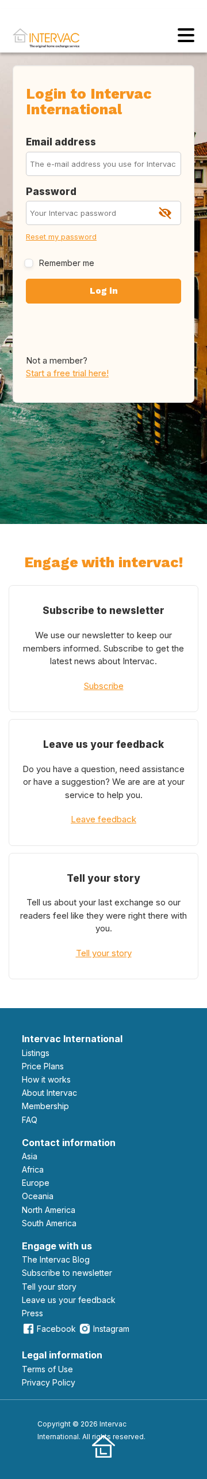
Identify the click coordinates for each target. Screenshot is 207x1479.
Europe (35, 1183)
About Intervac (49, 1093)
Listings (35, 1053)
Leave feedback (103, 819)
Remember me (66, 263)
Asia (29, 1156)
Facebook (56, 1329)
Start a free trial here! (67, 373)
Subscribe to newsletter (67, 1273)
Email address (61, 142)
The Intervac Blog (56, 1259)
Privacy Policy (48, 1382)
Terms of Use (47, 1369)
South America (49, 1223)
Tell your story (104, 953)
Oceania (37, 1196)
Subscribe (104, 685)
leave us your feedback (69, 1300)
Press (32, 1313)
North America (48, 1210)
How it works (46, 1079)
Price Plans (43, 1066)
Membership (45, 1106)
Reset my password (61, 236)
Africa (33, 1169)
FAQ (29, 1120)
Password (51, 191)
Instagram (111, 1329)
